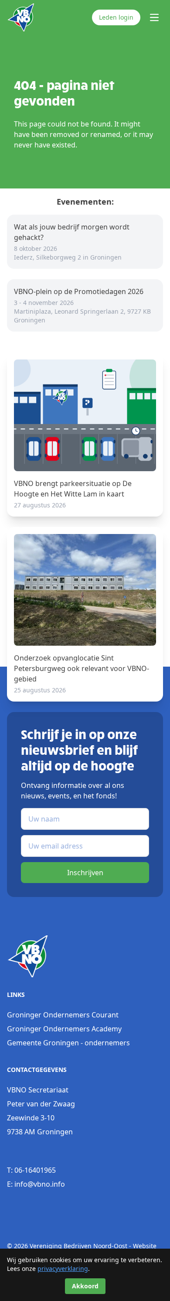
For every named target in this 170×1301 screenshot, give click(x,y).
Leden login (116, 17)
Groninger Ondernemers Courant (63, 1015)
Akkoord (85, 1286)
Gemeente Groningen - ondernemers (68, 1043)
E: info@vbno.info (36, 1184)
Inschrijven (85, 872)
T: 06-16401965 (31, 1170)
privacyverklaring (62, 1268)
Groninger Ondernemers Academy (64, 1029)
